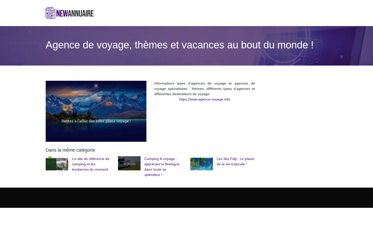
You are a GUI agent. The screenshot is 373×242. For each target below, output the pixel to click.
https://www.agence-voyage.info (204, 99)
